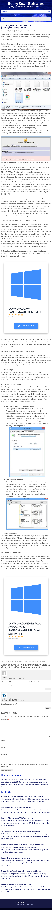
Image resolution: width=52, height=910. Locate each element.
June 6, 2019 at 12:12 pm (16, 700)
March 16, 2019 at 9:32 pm (17, 678)
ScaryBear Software (26, 3)
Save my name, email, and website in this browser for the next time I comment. (24, 765)
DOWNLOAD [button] (27, 326)
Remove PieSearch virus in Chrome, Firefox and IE (16, 884)
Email (3, 747)
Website (4, 754)
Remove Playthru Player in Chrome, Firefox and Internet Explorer (21, 871)
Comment (5, 720)
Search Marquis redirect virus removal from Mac (16, 807)
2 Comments (31, 31)
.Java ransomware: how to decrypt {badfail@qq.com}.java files (21, 831)
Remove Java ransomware (36, 661)
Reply (48, 689)
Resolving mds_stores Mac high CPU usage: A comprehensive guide (22, 796)
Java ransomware (21, 661)
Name (3, 740)
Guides (18, 31)
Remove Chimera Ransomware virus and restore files (17, 857)
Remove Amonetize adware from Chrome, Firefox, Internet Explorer (22, 844)
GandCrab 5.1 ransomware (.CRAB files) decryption (17, 818)
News (23, 31)
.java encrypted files (7, 661)
